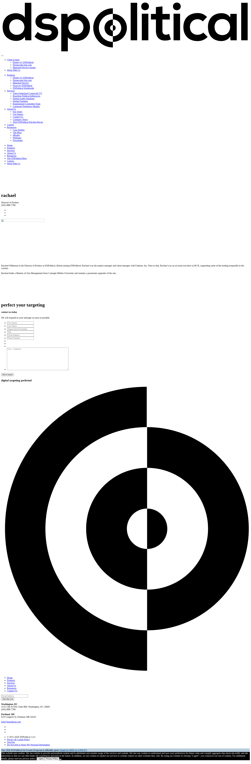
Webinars (17, 138)
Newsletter (18, 140)
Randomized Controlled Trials (26, 104)
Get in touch (7, 375)
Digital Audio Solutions (23, 98)
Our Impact (18, 114)
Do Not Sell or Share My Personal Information (28, 745)
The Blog (17, 132)
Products (11, 75)
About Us (11, 109)
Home (10, 145)
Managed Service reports (24, 67)
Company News (20, 119)
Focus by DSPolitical (22, 85)
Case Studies (19, 130)
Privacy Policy (52, 759)
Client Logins (13, 59)
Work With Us (13, 70)
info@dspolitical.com (11, 722)
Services (11, 91)
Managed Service (21, 83)
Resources (11, 127)
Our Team (17, 111)
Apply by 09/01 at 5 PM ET (73, 750)
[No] (60, 759)
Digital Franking (20, 101)
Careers (10, 124)
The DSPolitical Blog (17, 158)
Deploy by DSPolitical (23, 62)
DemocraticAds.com (22, 65)
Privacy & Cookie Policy (18, 739)
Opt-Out (11, 742)
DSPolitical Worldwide (23, 88)
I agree (41, 759)
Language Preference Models (26, 106)
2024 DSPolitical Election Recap (28, 122)
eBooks (16, 135)
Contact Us (18, 117)
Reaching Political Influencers (26, 96)
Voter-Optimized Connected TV (27, 93)
